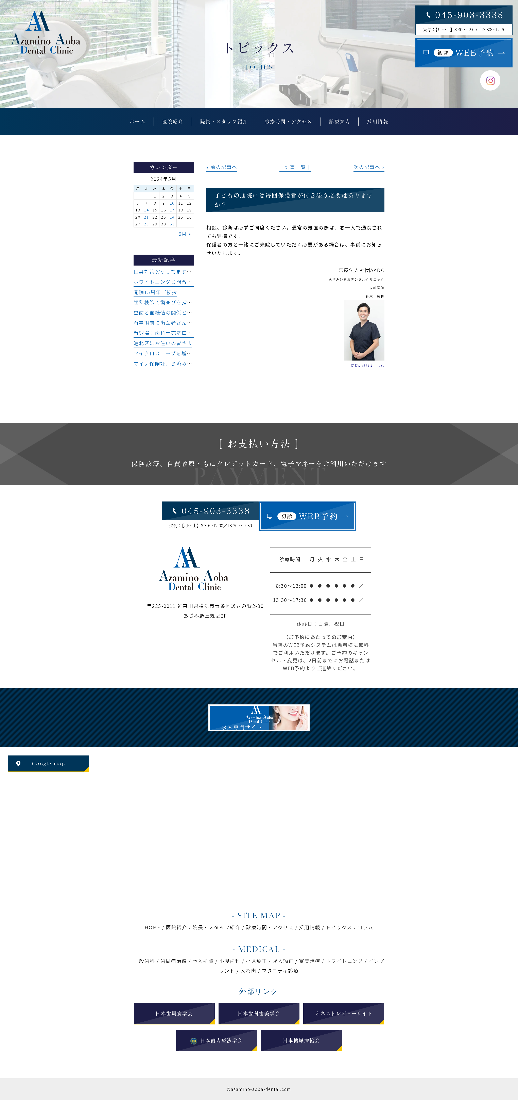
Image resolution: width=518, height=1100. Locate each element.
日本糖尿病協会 (301, 1040)
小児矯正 (256, 960)
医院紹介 (176, 927)
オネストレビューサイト (344, 1013)
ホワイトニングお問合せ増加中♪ (174, 281)
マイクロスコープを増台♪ (165, 353)
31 (172, 223)
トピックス (339, 927)
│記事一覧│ (295, 166)
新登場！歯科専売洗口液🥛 (166, 332)
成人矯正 (283, 960)
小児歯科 (230, 960)
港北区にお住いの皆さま (163, 343)
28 (146, 223)
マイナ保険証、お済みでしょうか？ (176, 363)
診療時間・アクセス (270, 927)
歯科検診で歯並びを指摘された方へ (176, 302)
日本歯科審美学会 (259, 1013)
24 (172, 217)
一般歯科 (144, 960)
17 (172, 209)
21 (146, 217)
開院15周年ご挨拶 (155, 292)
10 (172, 203)
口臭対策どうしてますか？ (165, 271)
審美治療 (310, 960)
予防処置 (203, 960)
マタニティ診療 (280, 970)
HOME (153, 927)
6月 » (184, 233)
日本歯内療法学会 (221, 1040)
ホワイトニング (344, 960)
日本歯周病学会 (174, 1013)
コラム (365, 927)
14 (146, 209)
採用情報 (310, 927)
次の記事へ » (368, 166)
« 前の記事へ (221, 166)
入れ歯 (248, 970)
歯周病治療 (173, 960)
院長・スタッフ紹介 (216, 927)
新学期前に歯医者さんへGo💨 (170, 322)
